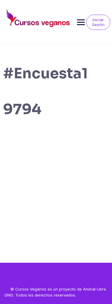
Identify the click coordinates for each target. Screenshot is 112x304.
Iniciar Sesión (98, 22)
